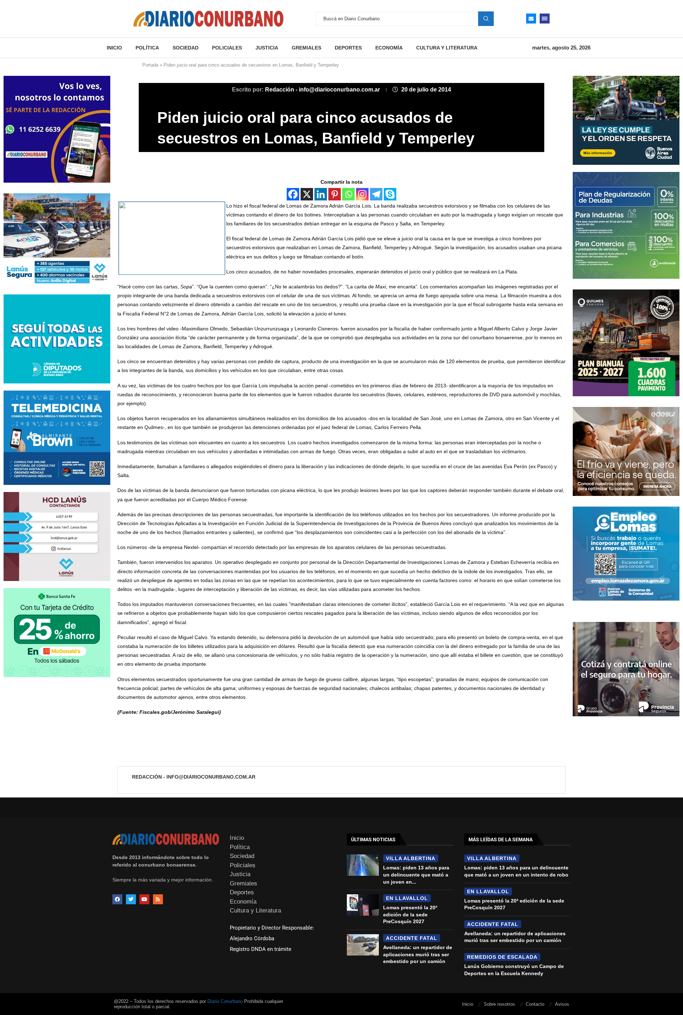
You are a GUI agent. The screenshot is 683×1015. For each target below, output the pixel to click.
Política (147, 48)
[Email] (531, 18)
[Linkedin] (320, 194)
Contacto (535, 1004)
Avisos (562, 1004)
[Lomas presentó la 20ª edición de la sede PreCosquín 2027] (363, 905)
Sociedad (185, 48)
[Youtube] (144, 899)
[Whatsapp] (348, 194)
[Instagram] (362, 194)
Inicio (114, 48)
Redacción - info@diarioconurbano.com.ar (323, 90)
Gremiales (306, 48)
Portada (150, 65)
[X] (307, 194)
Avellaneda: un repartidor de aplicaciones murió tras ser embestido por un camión (417, 954)
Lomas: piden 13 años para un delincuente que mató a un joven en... (416, 874)
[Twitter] (131, 899)
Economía (389, 48)
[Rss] (158, 899)
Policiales (227, 48)
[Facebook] (293, 194)
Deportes (348, 48)
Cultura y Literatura (446, 48)
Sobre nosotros (499, 1004)
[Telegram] (376, 194)
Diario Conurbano (225, 1001)
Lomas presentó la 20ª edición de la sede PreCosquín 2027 (410, 914)
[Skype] (390, 194)
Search (486, 18)
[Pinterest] (334, 194)
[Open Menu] (545, 18)
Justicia (266, 48)
